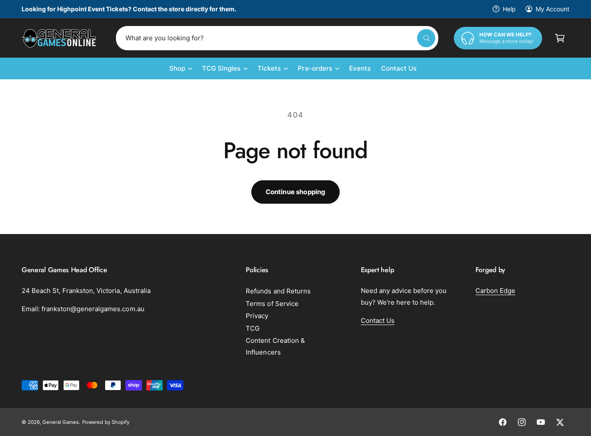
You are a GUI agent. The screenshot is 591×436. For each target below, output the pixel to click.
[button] (560, 38)
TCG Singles (221, 68)
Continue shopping (296, 192)
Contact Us (378, 320)
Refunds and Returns (278, 291)
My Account (552, 9)
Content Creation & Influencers (275, 346)
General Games (60, 422)
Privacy (257, 316)
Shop (177, 68)
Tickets (269, 68)
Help (509, 9)
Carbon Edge (495, 290)
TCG (253, 328)
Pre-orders (315, 68)
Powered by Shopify (105, 422)
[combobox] (277, 38)
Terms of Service (272, 303)
